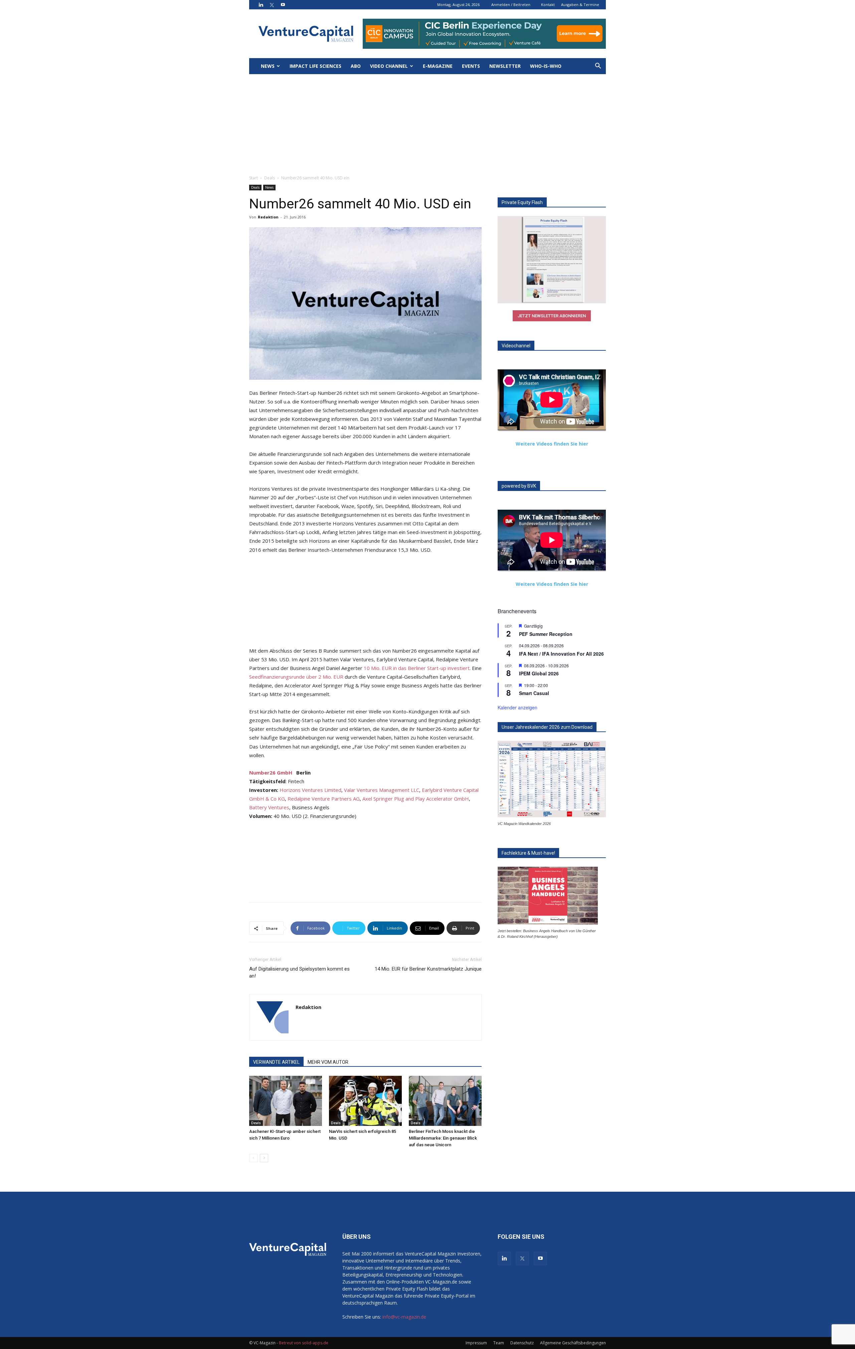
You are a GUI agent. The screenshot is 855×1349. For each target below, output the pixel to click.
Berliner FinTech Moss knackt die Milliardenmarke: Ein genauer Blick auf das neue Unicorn (443, 1138)
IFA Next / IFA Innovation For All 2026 (561, 653)
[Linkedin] (261, 4)
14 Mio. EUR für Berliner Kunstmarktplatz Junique (428, 969)
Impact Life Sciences (315, 66)
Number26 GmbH (270, 772)
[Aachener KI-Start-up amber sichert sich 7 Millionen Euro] (285, 1101)
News (268, 66)
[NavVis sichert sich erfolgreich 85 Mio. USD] (365, 1101)
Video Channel (389, 66)
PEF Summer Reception (545, 634)
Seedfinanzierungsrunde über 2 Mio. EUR (296, 676)
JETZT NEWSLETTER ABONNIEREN (552, 315)
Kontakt (548, 4)
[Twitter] (272, 4)
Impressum (476, 1343)
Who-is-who (545, 66)
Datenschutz (522, 1343)
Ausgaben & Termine (580, 4)
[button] (598, 66)
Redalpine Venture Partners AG (324, 798)
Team (498, 1343)
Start (253, 178)
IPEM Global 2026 (539, 673)
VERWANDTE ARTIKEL (276, 1062)
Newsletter (505, 66)
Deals (269, 178)
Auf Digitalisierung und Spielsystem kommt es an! (299, 972)
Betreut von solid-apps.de (303, 1343)
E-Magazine (438, 66)
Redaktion (268, 216)
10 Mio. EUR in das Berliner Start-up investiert (417, 668)
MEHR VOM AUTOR (328, 1062)
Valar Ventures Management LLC (381, 790)
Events (471, 66)
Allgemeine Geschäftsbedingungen (573, 1343)
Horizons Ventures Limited (310, 790)
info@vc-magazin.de (404, 1317)
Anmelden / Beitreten (510, 4)
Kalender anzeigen (517, 707)
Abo (356, 66)
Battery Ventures (269, 807)
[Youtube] (283, 4)
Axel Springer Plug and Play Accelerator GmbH (415, 798)
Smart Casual (534, 693)
